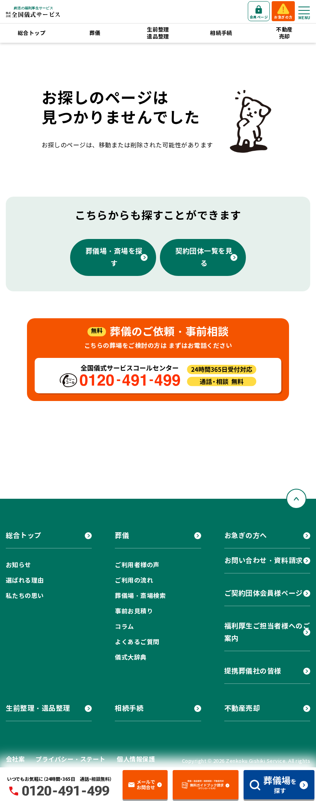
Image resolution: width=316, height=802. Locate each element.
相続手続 (221, 33)
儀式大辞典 (130, 657)
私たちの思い (25, 596)
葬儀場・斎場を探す (114, 257)
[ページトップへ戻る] (296, 499)
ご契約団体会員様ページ (263, 593)
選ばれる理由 (25, 580)
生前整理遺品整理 (158, 33)
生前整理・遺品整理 (38, 708)
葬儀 (95, 33)
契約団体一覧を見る (203, 257)
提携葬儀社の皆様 (252, 671)
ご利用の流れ (134, 580)
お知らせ (18, 565)
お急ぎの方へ (245, 535)
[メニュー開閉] (304, 10)
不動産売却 (284, 33)
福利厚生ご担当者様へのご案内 (267, 632)
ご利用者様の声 (137, 565)
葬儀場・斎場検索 (140, 596)
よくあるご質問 (137, 642)
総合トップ (31, 33)
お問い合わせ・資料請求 (263, 560)
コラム (124, 627)
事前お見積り (134, 611)
